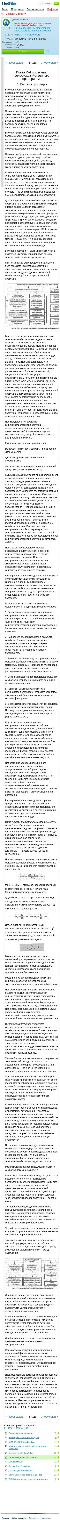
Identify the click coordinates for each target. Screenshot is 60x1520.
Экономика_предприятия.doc (23, 1457)
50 (55, 1453)
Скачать (23, 51)
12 (55, 1475)
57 (55, 1470)
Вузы (5, 9)
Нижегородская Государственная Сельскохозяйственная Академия (32, 29)
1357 (54, 1457)
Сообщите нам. (36, 25)
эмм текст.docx (16, 1462)
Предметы (17, 9)
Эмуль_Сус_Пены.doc (19, 1466)
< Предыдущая (15, 62)
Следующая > (49, 62)
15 (55, 1433)
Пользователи (35, 9)
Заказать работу (16, 13)
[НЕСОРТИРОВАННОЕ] (27, 34)
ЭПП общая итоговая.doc (21, 1470)
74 (55, 1442)
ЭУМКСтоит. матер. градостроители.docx (28, 1479)
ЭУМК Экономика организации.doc (25, 1475)
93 (55, 1446)
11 (55, 1462)
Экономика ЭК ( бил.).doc (21, 1453)
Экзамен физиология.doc (21, 1433)
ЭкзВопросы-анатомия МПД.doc (24, 1437)
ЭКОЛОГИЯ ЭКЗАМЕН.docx (22, 1442)
